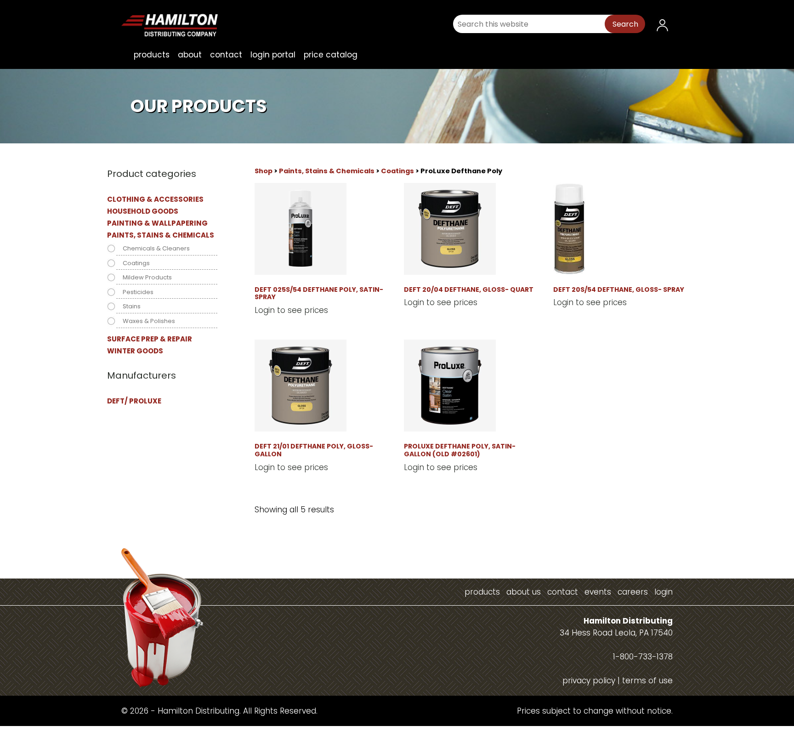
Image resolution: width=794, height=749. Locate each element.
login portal (272, 54)
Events (597, 591)
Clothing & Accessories (155, 199)
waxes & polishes (149, 321)
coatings (397, 171)
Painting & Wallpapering (157, 223)
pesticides (138, 292)
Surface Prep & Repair (149, 339)
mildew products (147, 277)
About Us (523, 591)
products (152, 54)
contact (226, 54)
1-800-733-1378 (643, 656)
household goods (142, 211)
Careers (633, 591)
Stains (132, 306)
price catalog (330, 54)
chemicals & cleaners (156, 248)
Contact (562, 591)
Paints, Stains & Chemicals (326, 171)
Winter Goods (135, 351)
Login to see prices (291, 310)
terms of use (647, 680)
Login (663, 591)
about (190, 54)
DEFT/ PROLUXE (134, 401)
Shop (263, 171)
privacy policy (588, 680)
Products (482, 591)
